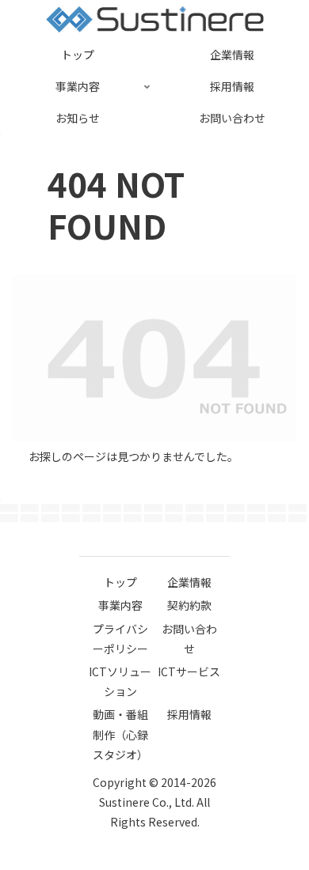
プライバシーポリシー (120, 638)
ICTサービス (189, 671)
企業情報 (189, 582)
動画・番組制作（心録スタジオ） (120, 734)
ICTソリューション (120, 681)
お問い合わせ (189, 638)
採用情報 (189, 714)
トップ (120, 582)
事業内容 (120, 605)
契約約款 (189, 605)
